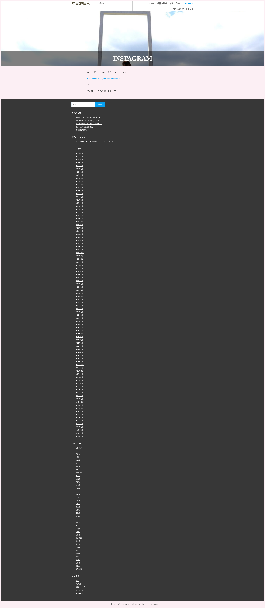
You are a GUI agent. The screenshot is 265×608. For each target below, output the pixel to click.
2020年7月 (79, 380)
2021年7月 (79, 343)
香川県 (78, 563)
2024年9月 (79, 225)
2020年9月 (79, 374)
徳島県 (78, 507)
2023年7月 (79, 268)
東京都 (78, 522)
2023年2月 (79, 284)
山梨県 (78, 491)
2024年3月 (79, 243)
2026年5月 (79, 163)
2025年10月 (80, 184)
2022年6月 (79, 309)
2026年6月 (79, 159)
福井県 (78, 541)
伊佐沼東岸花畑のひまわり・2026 (87, 121)
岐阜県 (78, 494)
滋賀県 (78, 529)
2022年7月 (79, 306)
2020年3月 (79, 393)
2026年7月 (79, 156)
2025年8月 (79, 191)
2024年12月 (80, 215)
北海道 (78, 466)
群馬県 (78, 547)
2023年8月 (79, 265)
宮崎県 (78, 482)
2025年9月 (79, 187)
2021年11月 (80, 330)
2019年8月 (79, 414)
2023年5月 (79, 274)
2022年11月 (80, 293)
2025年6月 (79, 197)
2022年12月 (80, 290)
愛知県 (78, 513)
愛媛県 (78, 510)
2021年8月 (79, 340)
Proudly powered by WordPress (118, 604)
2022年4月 (79, 315)
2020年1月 (79, 399)
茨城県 (78, 550)
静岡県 (78, 560)
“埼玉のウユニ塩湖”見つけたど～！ (88, 117)
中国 (77, 457)
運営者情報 (162, 3)
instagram (189, 3)
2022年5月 (79, 312)
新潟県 (78, 516)
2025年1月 (79, 212)
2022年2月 (79, 321)
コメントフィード (82, 590)
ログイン (79, 584)
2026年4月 (79, 166)
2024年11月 (80, 219)
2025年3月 (79, 206)
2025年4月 (79, 203)
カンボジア (79, 448)
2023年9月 (79, 262)
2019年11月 (80, 405)
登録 (77, 581)
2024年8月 (79, 228)
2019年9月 (79, 411)
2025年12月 (80, 178)
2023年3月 (79, 281)
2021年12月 (80, 327)
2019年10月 (80, 408)
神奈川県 (79, 538)
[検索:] (108, 3)
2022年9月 (79, 299)
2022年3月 (79, 318)
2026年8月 (79, 153)
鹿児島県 (79, 569)
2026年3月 (79, 169)
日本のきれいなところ (183, 8)
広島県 (78, 504)
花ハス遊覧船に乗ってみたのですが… (89, 124)
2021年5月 (79, 349)
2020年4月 (79, 390)
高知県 (78, 566)
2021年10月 (80, 334)
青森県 (78, 557)
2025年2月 (79, 209)
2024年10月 (80, 222)
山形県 (78, 488)
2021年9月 (79, 337)
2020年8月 (79, 377)
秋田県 (78, 544)
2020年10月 (80, 371)
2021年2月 (79, 358)
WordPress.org (81, 593)
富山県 (78, 485)
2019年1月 (79, 436)
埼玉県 (78, 476)
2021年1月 (79, 362)
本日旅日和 (81, 3)
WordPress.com (152, 604)
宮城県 (78, 479)
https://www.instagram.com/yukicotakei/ (104, 78)
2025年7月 (79, 194)
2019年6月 (79, 421)
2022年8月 (79, 302)
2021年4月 (79, 352)
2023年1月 (79, 287)
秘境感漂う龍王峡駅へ (83, 130)
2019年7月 (79, 417)
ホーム (152, 3)
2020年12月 (80, 365)
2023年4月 (79, 278)
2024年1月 (79, 250)
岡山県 (78, 497)
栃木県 (78, 525)
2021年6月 (79, 346)
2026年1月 (79, 175)
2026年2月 (79, 172)
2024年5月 (79, 237)
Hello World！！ (81, 142)
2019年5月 (79, 424)
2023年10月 (80, 259)
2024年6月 (79, 234)
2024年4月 (79, 240)
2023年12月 (80, 253)
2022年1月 (79, 324)
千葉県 (78, 470)
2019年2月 (79, 433)
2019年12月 (80, 402)
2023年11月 (80, 256)
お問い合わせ (175, 3)
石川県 (78, 535)
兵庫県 (78, 463)
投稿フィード (80, 587)
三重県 (78, 454)
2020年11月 (80, 368)
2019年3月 (79, 430)
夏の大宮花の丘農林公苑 (84, 127)
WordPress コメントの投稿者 (100, 142)
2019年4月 (79, 427)
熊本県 (78, 532)
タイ (77, 451)
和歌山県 (79, 473)
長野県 (78, 553)
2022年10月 (80, 296)
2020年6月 (79, 383)
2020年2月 (79, 396)
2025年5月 (79, 200)
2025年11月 (80, 181)
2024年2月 (79, 247)
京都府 (78, 460)
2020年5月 (79, 386)
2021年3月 (79, 355)
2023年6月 (79, 271)
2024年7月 (79, 231)
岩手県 (78, 501)
